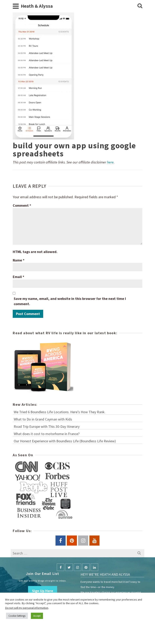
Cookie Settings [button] (16, 616)
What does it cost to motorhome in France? (47, 433)
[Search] (139, 6)
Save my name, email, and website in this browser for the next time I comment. (70, 301)
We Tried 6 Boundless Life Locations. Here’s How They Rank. (59, 412)
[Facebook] (60, 567)
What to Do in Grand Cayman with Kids (43, 419)
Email (18, 276)
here (110, 162)
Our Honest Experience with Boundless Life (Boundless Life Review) (65, 441)
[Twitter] (69, 567)
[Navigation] (16, 6)
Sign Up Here (42, 590)
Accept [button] (37, 616)
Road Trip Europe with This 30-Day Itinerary (47, 426)
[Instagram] (77, 567)
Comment (22, 205)
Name (18, 260)
